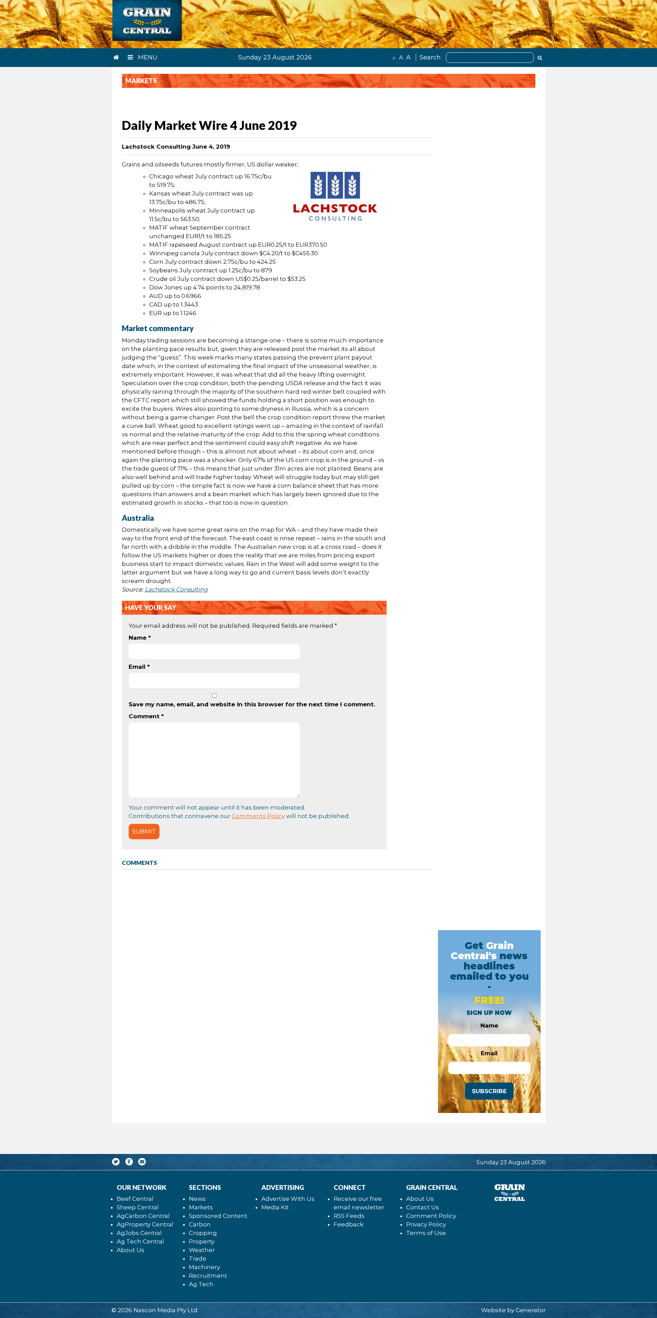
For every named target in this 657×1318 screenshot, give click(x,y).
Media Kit (275, 1207)
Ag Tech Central (140, 1241)
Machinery (204, 1267)
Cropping (203, 1232)
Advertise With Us (287, 1198)
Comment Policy (431, 1215)
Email (139, 666)
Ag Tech (201, 1284)
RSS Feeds (349, 1215)
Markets (201, 1207)
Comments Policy (258, 816)
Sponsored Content (218, 1215)
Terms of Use (426, 1232)
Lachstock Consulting (176, 589)
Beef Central (135, 1198)
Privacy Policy (426, 1224)
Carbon (200, 1224)
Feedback (348, 1224)
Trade (197, 1258)
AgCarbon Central (143, 1215)
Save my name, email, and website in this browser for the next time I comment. (252, 704)
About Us (130, 1250)
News (197, 1198)
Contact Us (422, 1207)
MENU (146, 57)
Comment (146, 716)
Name (140, 637)
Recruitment (208, 1275)
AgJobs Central (139, 1232)
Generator (531, 1310)
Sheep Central (138, 1207)
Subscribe (489, 1091)
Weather (202, 1250)
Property (202, 1241)
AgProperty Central (145, 1224)
